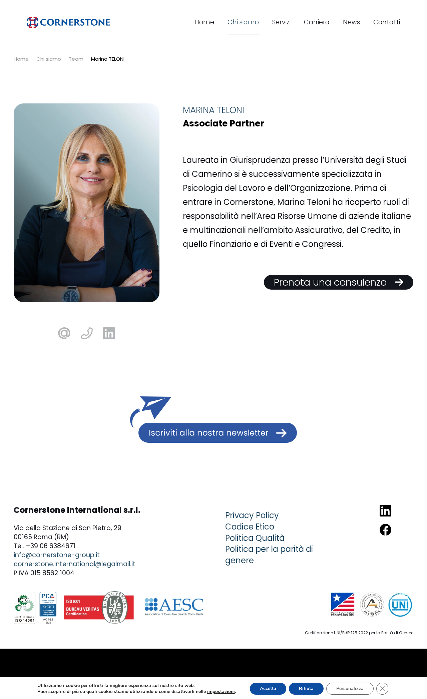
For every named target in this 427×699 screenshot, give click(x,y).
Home (204, 22)
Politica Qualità (255, 538)
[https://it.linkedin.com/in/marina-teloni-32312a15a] (109, 332)
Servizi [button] (281, 22)
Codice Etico (249, 526)
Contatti (386, 22)
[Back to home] (68, 22)
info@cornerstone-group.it (57, 555)
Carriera (317, 22)
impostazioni (221, 692)
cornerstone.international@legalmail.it (74, 564)
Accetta (268, 688)
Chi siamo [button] (243, 22)
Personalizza (350, 688)
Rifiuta (306, 688)
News (351, 22)
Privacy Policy (252, 515)
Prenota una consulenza (334, 282)
